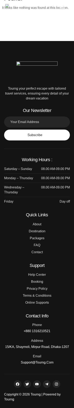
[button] (63, 6)
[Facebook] (17, 384)
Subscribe (35, 135)
